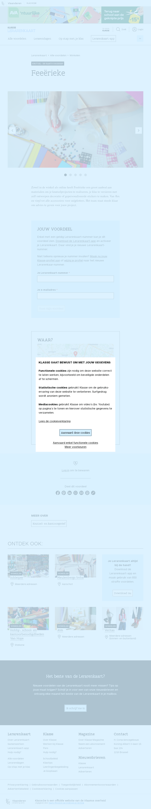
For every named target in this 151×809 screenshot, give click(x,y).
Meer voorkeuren (75, 446)
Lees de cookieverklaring (54, 421)
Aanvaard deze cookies (75, 432)
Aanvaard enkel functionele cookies (75, 442)
